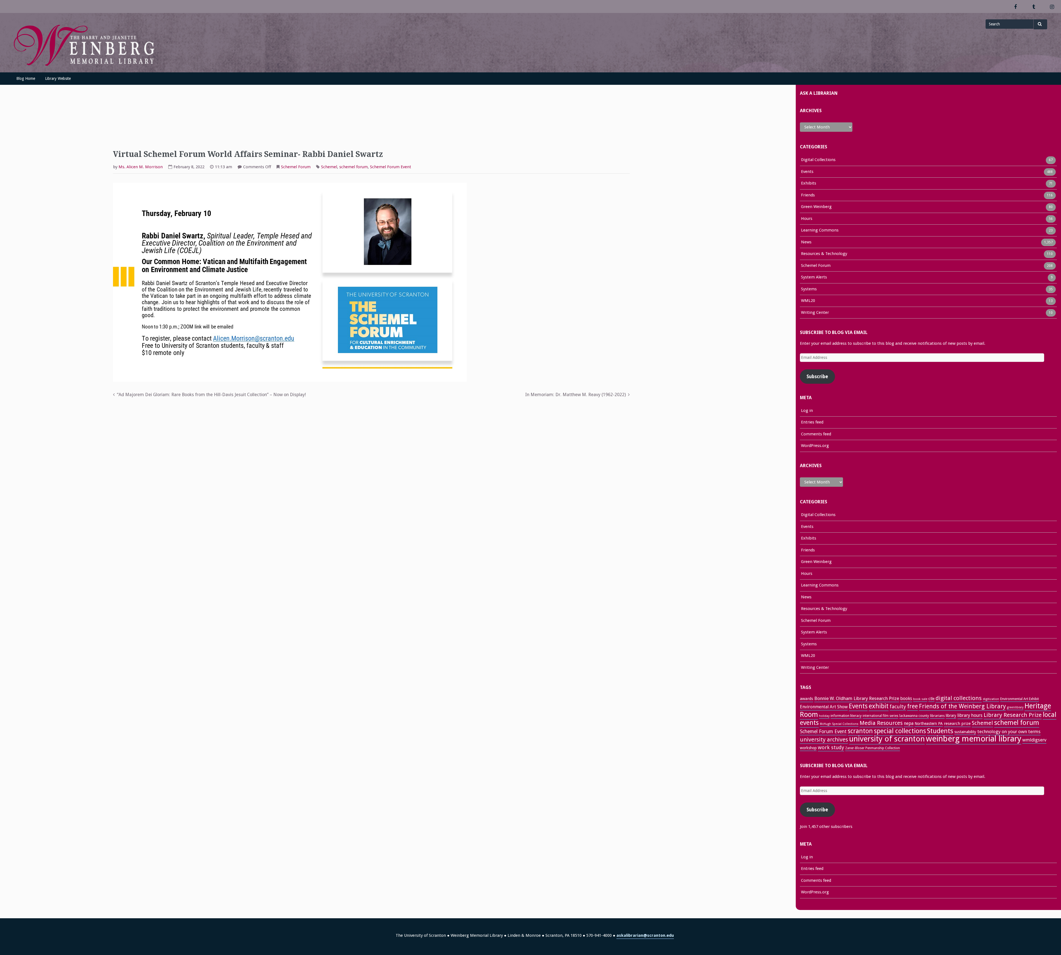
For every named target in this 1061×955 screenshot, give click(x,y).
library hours (970, 715)
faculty (898, 706)
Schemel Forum (296, 166)
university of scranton (887, 738)
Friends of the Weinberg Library (962, 706)
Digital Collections (818, 159)
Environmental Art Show (824, 706)
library (951, 715)
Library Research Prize (1013, 715)
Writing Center (815, 312)
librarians (937, 716)
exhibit (879, 706)
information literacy (846, 716)
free (912, 706)
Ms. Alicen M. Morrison (141, 166)
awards (806, 698)
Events (807, 171)
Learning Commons (820, 230)
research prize (957, 723)
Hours (806, 218)
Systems (809, 288)
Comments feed (816, 434)
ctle (931, 698)
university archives (824, 739)
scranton (860, 731)
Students (940, 731)
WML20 (808, 300)
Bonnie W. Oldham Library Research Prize (856, 698)
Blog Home (25, 78)
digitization (991, 699)
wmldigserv (1034, 740)
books (906, 698)
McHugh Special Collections (839, 724)
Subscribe (817, 376)
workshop (808, 748)
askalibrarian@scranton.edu (645, 935)
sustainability (965, 732)
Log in (807, 410)
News (806, 242)
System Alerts (814, 277)
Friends (808, 195)
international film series (880, 716)
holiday (824, 716)
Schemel (329, 166)
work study (831, 747)
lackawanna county (914, 716)
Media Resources (881, 723)
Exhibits (808, 183)
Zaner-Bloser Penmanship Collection (872, 748)
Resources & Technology (824, 253)
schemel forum (353, 166)
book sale (920, 699)
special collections (900, 731)
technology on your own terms (1009, 731)
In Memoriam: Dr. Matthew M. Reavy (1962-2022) (575, 394)
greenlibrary (1015, 707)
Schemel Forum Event (390, 166)
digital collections (959, 698)
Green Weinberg (816, 206)
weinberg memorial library (973, 738)
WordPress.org (815, 445)
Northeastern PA (929, 723)
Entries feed (812, 422)
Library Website (58, 78)
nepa (908, 723)
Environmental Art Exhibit (1019, 699)
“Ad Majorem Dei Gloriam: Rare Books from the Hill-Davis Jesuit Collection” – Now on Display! (211, 394)
